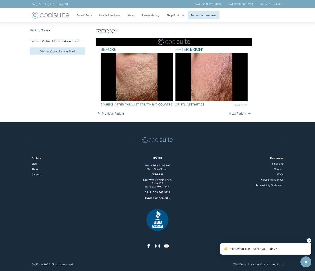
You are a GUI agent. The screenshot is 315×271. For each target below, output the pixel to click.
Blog (34, 163)
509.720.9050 (161, 197)
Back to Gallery (40, 30)
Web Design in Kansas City (249, 264)
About (131, 15)
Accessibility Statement (269, 185)
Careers (36, 174)
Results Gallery (150, 15)
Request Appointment (204, 15)
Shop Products (175, 15)
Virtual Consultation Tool (57, 51)
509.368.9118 (161, 192)
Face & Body (84, 15)
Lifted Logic (276, 264)
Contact (278, 169)
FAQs (280, 174)
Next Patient (237, 114)
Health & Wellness (109, 15)
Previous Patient (110, 114)
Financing (277, 163)
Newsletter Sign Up (272, 179)
